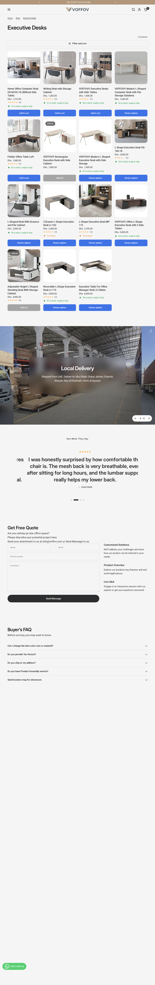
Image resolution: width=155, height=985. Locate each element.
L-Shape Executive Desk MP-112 (94, 223)
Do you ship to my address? (22, 662)
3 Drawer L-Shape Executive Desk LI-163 (58, 223)
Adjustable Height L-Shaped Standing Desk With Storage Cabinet (23, 290)
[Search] (133, 10)
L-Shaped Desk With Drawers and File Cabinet (23, 223)
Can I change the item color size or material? (30, 645)
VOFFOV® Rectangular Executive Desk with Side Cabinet (56, 160)
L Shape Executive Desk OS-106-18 (130, 149)
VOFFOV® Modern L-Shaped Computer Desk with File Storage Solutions (130, 92)
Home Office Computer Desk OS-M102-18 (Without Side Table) (23, 92)
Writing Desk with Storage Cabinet (57, 90)
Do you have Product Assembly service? (28, 671)
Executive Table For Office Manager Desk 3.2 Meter (93, 288)
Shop (18, 18)
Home (10, 18)
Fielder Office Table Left (21, 156)
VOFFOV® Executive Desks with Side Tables (93, 90)
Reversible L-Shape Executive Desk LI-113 (59, 288)
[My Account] (139, 10)
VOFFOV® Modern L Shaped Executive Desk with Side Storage (94, 160)
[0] (144, 10)
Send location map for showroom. (25, 679)
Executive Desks (29, 18)
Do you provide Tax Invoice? (22, 654)
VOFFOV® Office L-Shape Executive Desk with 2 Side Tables (129, 225)
